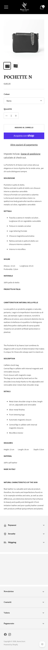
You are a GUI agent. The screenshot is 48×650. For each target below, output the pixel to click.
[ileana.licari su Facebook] (5, 635)
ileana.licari (21, 641)
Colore (7, 94)
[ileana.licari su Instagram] (9, 635)
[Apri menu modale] (6, 7)
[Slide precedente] (4, 582)
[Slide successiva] (44, 582)
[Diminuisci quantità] (16, 116)
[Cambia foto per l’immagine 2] (15, 65)
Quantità (8, 109)
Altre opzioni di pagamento (24, 144)
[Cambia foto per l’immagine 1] (7, 65)
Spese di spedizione (30, 153)
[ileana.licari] (24, 7)
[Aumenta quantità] (6, 116)
